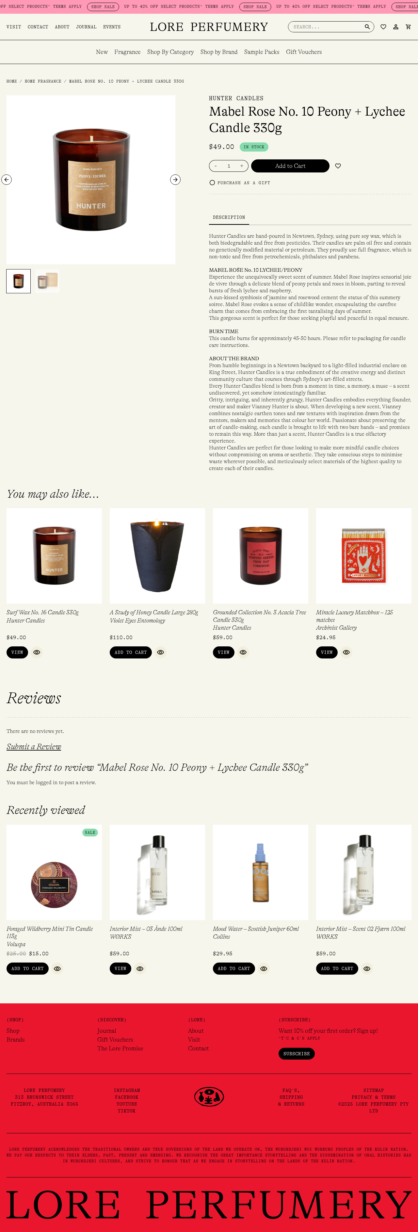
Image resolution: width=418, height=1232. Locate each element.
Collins (221, 936)
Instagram (127, 1090)
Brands (16, 1039)
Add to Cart (290, 166)
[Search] (367, 27)
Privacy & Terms (374, 1097)
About (62, 26)
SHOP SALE (84, 7)
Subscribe (296, 1053)
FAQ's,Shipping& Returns (291, 1097)
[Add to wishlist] (338, 166)
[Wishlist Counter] (383, 27)
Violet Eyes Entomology (137, 620)
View (17, 652)
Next (175, 179)
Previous (6, 179)
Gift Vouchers (304, 52)
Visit (14, 26)
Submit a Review (34, 746)
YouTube (127, 1104)
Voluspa (16, 944)
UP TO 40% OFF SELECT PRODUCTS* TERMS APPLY (160, 6)
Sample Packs (262, 52)
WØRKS (120, 936)
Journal (86, 26)
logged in (46, 783)
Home (12, 81)
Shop (13, 1031)
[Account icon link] (396, 27)
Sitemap (373, 1090)
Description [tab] (229, 217)
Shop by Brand (219, 52)
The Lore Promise (120, 1048)
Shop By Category (170, 52)
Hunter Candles (236, 98)
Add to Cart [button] (131, 652)
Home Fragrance (43, 81)
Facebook (126, 1097)
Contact (38, 26)
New (102, 52)
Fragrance (127, 52)
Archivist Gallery (336, 627)
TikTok (127, 1110)
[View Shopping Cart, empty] (408, 27)
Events (112, 26)
